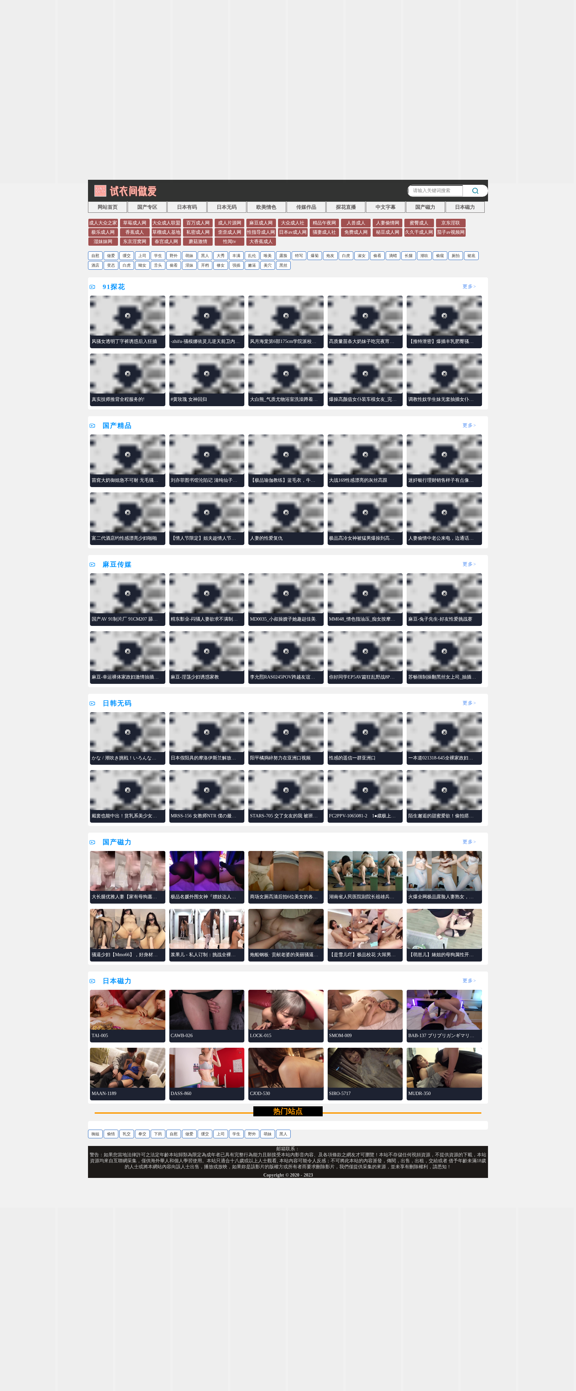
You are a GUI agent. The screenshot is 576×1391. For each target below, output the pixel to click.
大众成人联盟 (166, 222)
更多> (470, 286)
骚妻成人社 (324, 232)
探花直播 (346, 207)
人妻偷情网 (387, 222)
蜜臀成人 (419, 222)
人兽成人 (356, 222)
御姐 (95, 1134)
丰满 (236, 255)
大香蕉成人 (261, 241)
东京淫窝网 (134, 241)
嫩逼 (252, 265)
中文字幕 (386, 207)
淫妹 (189, 265)
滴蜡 (393, 255)
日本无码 (227, 207)
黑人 (205, 255)
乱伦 (252, 255)
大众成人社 (292, 222)
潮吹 (424, 255)
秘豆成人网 (387, 232)
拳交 (142, 1134)
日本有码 (187, 207)
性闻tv (229, 241)
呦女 (142, 265)
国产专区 (147, 207)
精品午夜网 (324, 222)
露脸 (283, 255)
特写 (299, 255)
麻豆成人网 (261, 222)
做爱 (111, 255)
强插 (236, 265)
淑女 (362, 255)
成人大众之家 (103, 222)
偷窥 (440, 255)
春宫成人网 (166, 241)
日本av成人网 (293, 232)
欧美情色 (266, 207)
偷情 (111, 1134)
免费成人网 (356, 232)
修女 (221, 265)
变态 (111, 265)
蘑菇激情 (198, 241)
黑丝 (283, 265)
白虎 (346, 255)
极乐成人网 (103, 232)
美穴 (268, 265)
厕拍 (456, 255)
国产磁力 (425, 207)
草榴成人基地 (166, 232)
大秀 (221, 255)
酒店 (95, 265)
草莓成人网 (134, 222)
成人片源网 (229, 222)
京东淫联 (450, 222)
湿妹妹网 (103, 241)
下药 (158, 1134)
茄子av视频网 (451, 232)
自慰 (95, 255)
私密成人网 (198, 232)
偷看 (377, 255)
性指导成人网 (261, 232)
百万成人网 (198, 222)
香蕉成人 (134, 232)
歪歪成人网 (229, 232)
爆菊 (315, 255)
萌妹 (189, 255)
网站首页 (108, 207)
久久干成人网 (419, 232)
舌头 (158, 265)
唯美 (268, 255)
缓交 (127, 255)
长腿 (409, 255)
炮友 (330, 255)
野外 (174, 255)
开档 (205, 265)
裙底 (471, 255)
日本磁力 (465, 207)
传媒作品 (306, 207)
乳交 (127, 1134)
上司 (142, 255)
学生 (158, 255)
